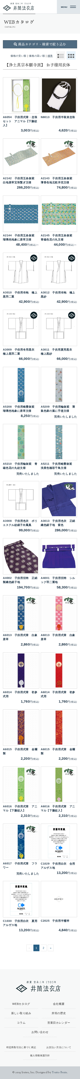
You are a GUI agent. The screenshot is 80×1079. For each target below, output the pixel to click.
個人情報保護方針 (40, 1055)
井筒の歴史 (59, 1013)
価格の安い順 (18, 56)
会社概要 (58, 1003)
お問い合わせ (40, 1032)
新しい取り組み (21, 1013)
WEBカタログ (21, 1003)
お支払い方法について (58, 1047)
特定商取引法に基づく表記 (21, 1047)
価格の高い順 (37, 56)
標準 (50, 56)
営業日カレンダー (58, 1022)
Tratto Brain (59, 1072)
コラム (21, 1022)
